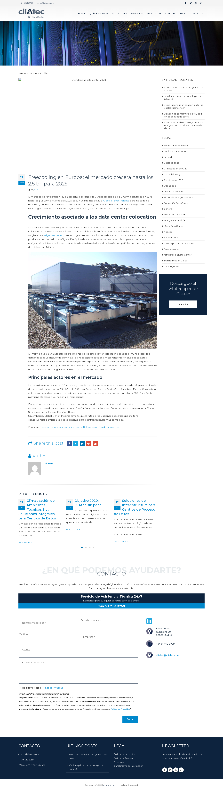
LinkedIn (82, 443)
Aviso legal (119, 775)
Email (95, 443)
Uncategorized (172, 266)
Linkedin (181, 783)
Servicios (137, 13)
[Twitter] (190, 3)
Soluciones (119, 13)
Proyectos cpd (171, 249)
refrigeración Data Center (177, 254)
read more (25, 529)
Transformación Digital (176, 260)
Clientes (170, 13)
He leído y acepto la (42, 701)
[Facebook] (185, 3)
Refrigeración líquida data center (101, 426)
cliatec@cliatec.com (45, 3)
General (168, 209)
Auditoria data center (175, 151)
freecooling (46, 426)
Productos (154, 13)
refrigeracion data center (68, 426)
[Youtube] (196, 3)
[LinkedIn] (201, 3)
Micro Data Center (174, 226)
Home (81, 13)
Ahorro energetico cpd (176, 145)
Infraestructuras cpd (174, 214)
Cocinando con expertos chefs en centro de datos (137, 531)
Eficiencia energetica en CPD (179, 197)
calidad (168, 157)
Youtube (175, 783)
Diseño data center (174, 191)
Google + (88, 443)
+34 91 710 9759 (26, 3)
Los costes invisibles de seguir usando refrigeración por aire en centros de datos (183, 125)
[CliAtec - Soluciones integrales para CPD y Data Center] (31, 13)
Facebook (69, 443)
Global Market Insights (116, 200)
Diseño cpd (170, 185)
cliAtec (37, 189)
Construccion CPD (173, 180)
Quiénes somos (98, 13)
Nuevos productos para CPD (179, 243)
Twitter (75, 443)
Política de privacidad (124, 767)
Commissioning (172, 174)
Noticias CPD (171, 237)
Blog (183, 13)
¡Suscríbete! (186, 771)
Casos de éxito (171, 162)
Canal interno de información (128, 779)
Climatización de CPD (175, 168)
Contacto (196, 13)
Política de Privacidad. (52, 701)
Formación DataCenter (176, 203)
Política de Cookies (123, 771)
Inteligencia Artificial (174, 220)
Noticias (168, 232)
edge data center (53, 235)
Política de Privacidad (120, 722)
